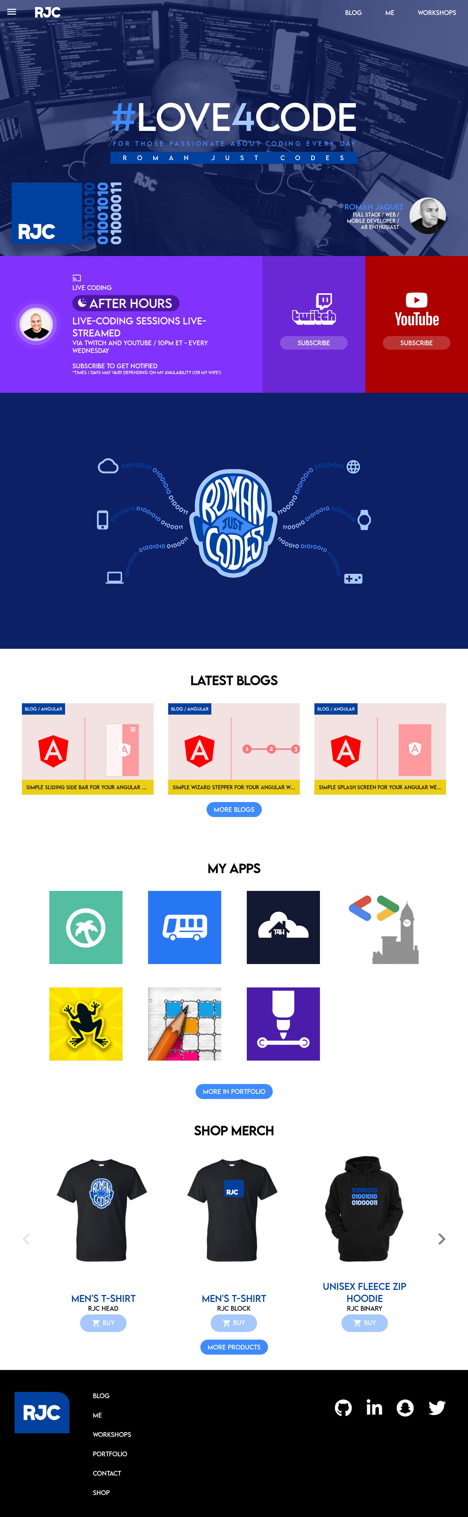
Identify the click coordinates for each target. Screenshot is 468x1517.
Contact (107, 1473)
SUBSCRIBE (314, 343)
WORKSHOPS (437, 12)
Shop (101, 1493)
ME (390, 12)
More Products (234, 1347)
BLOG (353, 12)
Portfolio (110, 1454)
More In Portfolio (234, 1091)
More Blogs (234, 809)
